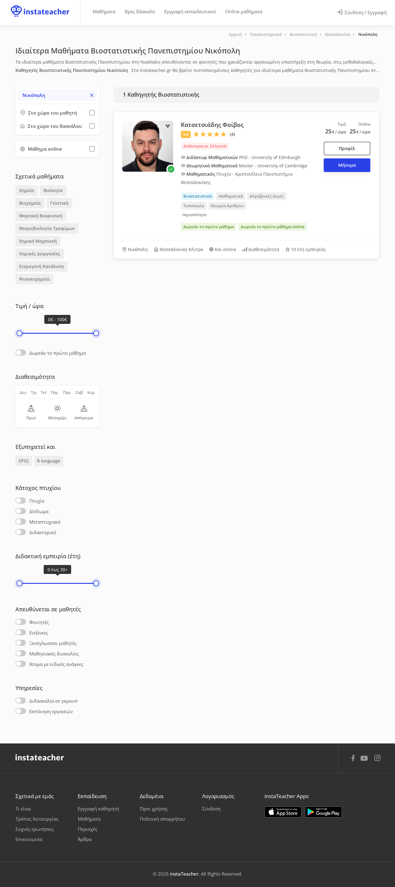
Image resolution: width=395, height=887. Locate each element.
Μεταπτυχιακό (44, 522)
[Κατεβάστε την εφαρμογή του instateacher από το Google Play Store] (323, 812)
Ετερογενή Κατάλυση (41, 266)
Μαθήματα (104, 11)
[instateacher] (40, 5)
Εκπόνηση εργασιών (51, 711)
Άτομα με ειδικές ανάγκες (56, 664)
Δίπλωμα (38, 511)
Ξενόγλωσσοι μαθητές (53, 643)
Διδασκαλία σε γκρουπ (53, 701)
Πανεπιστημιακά (266, 34)
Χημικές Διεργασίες (39, 254)
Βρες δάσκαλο (140, 11)
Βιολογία (53, 190)
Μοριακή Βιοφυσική (40, 216)
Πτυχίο (36, 501)
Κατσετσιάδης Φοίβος (212, 125)
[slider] (19, 333)
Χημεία (26, 190)
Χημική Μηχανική (38, 241)
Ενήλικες (38, 633)
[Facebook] (353, 759)
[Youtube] (365, 760)
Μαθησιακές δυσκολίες (54, 654)
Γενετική (59, 203)
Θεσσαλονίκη (337, 34)
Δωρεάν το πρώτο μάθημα (57, 353)
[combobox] (57, 95)
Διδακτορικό (42, 532)
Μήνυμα (347, 165)
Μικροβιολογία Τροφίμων (47, 228)
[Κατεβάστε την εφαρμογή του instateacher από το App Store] (282, 812)
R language (48, 461)
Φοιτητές (39, 622)
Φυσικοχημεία (34, 279)
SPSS (24, 461)
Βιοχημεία (30, 203)
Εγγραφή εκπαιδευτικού (190, 11)
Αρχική (235, 34)
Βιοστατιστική (303, 34)
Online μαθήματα (243, 11)
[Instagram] (377, 758)
